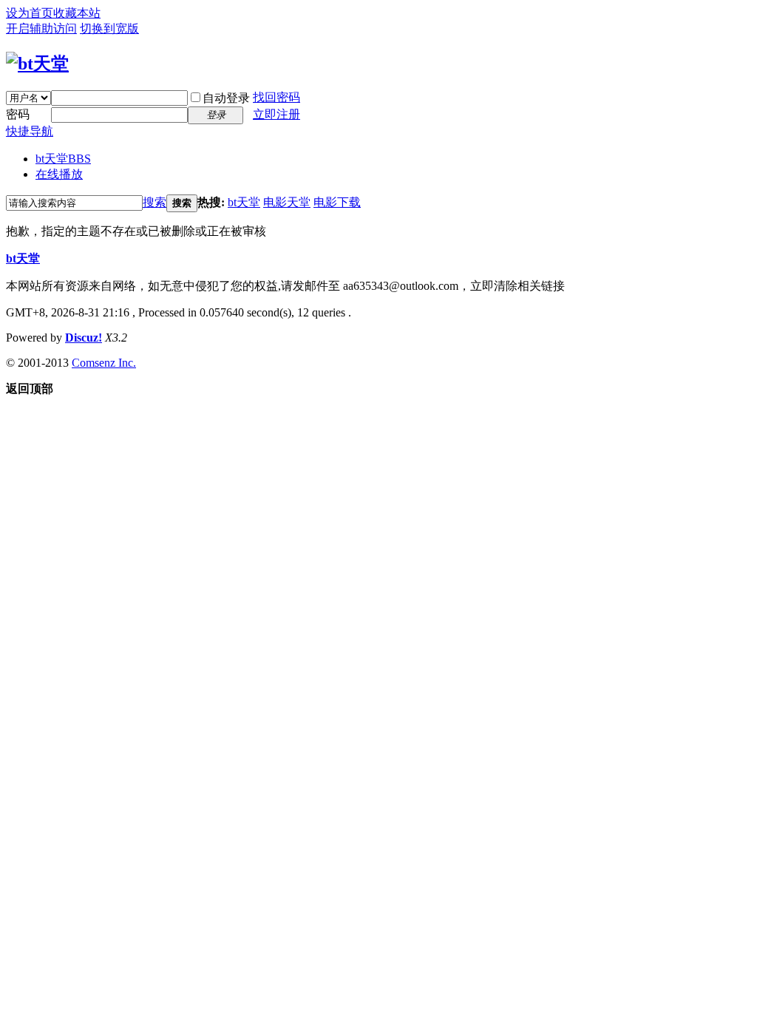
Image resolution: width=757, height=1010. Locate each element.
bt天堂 (63, 158)
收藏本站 (77, 13)
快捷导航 (29, 131)
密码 (18, 114)
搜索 (154, 202)
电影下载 (337, 202)
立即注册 (276, 114)
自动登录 (226, 98)
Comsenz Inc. (104, 362)
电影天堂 (286, 202)
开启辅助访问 (41, 28)
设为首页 (29, 13)
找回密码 (276, 97)
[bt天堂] (37, 63)
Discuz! (83, 337)
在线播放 (59, 174)
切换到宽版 (109, 28)
